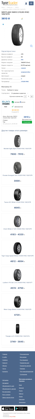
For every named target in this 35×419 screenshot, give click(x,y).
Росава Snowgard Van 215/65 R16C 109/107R (17, 175)
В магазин (27, 122)
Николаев (21, 399)
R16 (22, 59)
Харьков (21, 388)
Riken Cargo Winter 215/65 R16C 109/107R (17, 309)
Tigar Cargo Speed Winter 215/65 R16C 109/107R (17, 256)
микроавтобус (25, 72)
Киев (20, 385)
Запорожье (22, 402)
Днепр (21, 390)
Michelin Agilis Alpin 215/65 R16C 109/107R (17, 148)
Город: (3, 90)
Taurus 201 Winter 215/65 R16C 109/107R (17, 202)
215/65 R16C (25, 81)
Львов (21, 396)
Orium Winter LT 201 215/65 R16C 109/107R (17, 229)
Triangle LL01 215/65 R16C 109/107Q (18, 336)
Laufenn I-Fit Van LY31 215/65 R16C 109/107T (17, 282)
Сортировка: (5, 93)
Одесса (21, 393)
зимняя (23, 68)
